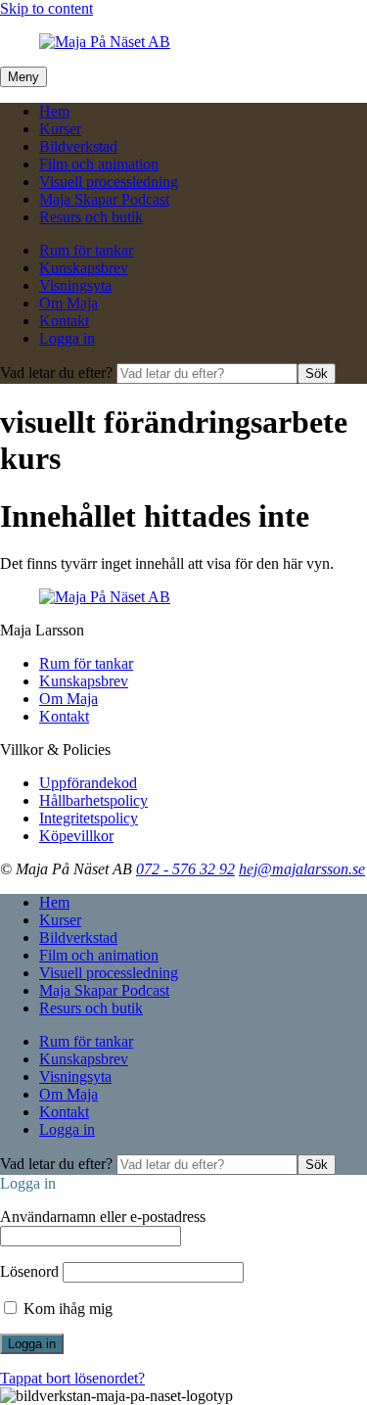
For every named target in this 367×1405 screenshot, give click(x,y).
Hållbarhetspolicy (93, 800)
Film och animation (99, 164)
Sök (316, 373)
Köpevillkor (76, 835)
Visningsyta (75, 285)
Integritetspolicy (88, 818)
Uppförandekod (88, 782)
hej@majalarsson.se (302, 869)
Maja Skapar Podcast (104, 199)
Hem (54, 111)
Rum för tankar (86, 250)
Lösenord (29, 1271)
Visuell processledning (108, 181)
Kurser (60, 128)
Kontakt (64, 320)
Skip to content (46, 8)
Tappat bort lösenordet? (72, 1378)
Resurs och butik (91, 217)
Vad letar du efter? (58, 372)
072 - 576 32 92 (185, 869)
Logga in (67, 338)
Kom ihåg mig (66, 1308)
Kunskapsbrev (83, 267)
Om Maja (68, 303)
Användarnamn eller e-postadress (103, 1216)
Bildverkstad (78, 146)
